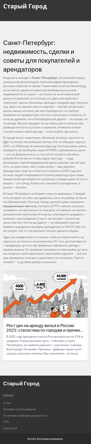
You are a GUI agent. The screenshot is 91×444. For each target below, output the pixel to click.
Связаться (10, 428)
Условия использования (19, 409)
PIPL (6, 422)
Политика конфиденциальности (25, 415)
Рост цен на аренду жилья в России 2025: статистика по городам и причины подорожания (44, 327)
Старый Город (25, 6)
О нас (7, 403)
